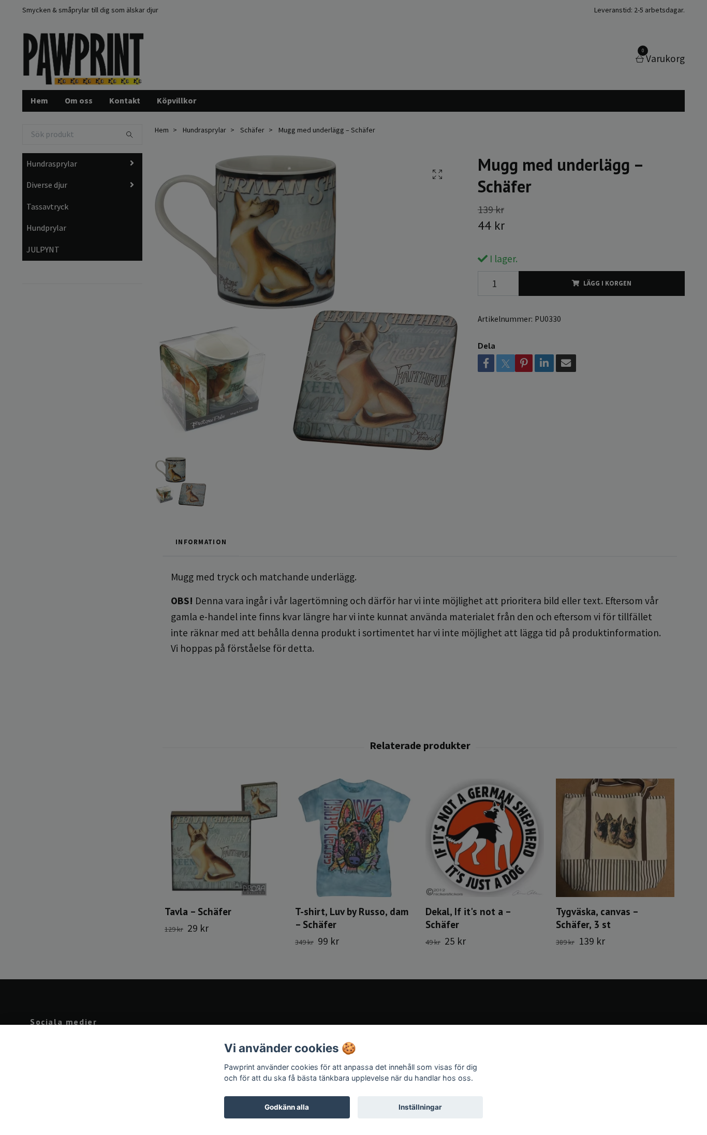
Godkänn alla (286, 1107)
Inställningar (420, 1107)
